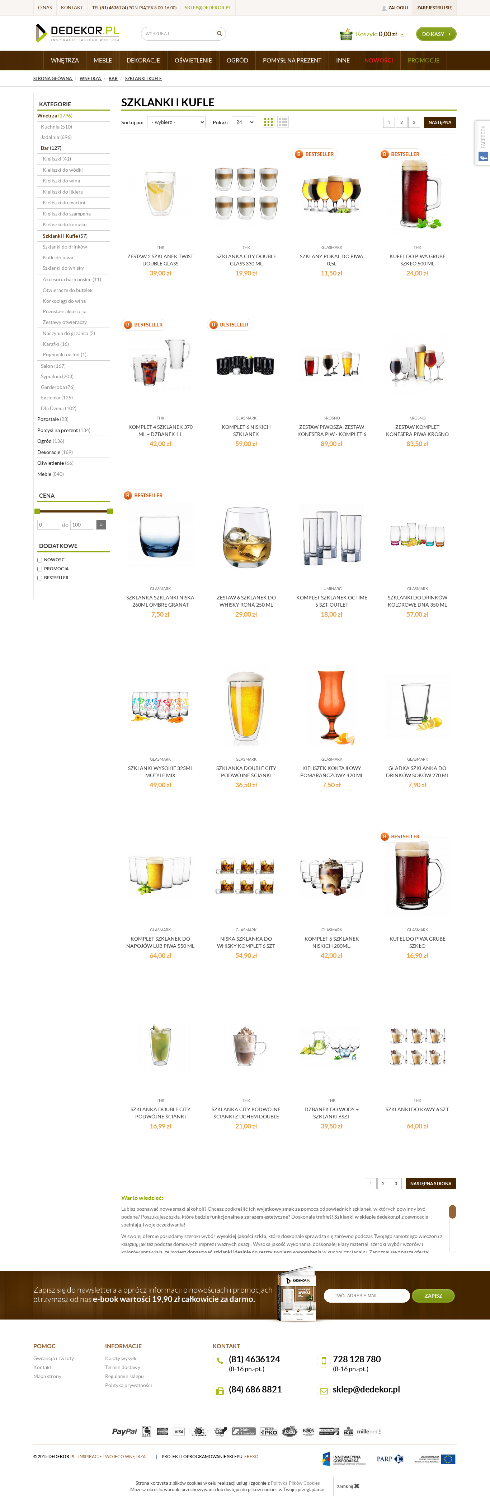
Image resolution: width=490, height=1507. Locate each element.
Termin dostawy (122, 1367)
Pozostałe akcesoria (64, 311)
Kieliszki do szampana (67, 214)
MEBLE (103, 60)
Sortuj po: (132, 122)
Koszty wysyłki (121, 1358)
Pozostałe (53, 419)
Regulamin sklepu (124, 1376)
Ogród (50, 441)
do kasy (433, 34)
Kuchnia (56, 127)
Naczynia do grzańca (69, 333)
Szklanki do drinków (65, 247)
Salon (53, 366)
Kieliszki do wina (61, 181)
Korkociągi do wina (64, 301)
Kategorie (55, 104)
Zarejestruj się (434, 7)
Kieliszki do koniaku (65, 224)
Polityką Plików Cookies (295, 1483)
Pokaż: (220, 122)
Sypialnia (57, 376)
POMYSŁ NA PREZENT (292, 60)
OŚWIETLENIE (193, 60)
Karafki (56, 344)
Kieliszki (57, 159)
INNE (343, 60)
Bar (51, 148)
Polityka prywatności (128, 1385)
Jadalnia (56, 137)
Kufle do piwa (58, 257)
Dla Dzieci (58, 408)
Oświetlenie (55, 463)
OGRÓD (237, 60)
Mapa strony (47, 1376)
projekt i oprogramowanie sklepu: (210, 1456)
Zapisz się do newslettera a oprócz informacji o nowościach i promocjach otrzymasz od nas (153, 1294)
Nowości (378, 60)
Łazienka (57, 397)
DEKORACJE (143, 60)
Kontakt (72, 7)
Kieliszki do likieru (63, 192)
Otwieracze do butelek (68, 290)
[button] (101, 525)
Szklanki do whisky (63, 268)
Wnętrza (54, 116)
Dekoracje (55, 452)
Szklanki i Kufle (65, 236)
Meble (50, 474)
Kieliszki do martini (64, 202)
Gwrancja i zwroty (53, 1358)
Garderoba (58, 387)
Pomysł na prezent (63, 430)
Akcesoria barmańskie (72, 279)
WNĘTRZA (65, 60)
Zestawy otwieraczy (65, 322)
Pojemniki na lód (64, 354)
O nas (45, 7)
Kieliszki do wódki (63, 170)
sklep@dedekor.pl (208, 7)
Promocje (423, 60)
